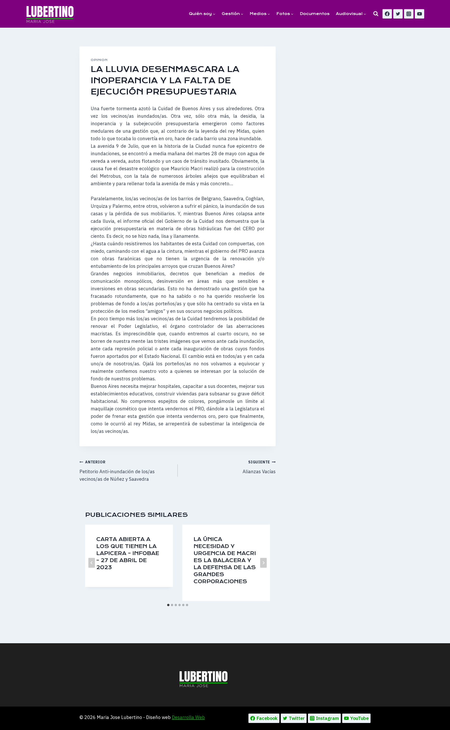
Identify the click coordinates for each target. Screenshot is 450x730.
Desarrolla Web (188, 717)
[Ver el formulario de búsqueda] (375, 13)
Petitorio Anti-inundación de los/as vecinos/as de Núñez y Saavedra (117, 471)
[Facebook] (387, 14)
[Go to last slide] (91, 563)
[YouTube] (419, 14)
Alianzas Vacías (259, 467)
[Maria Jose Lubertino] (50, 13)
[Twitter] (398, 14)
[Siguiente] (263, 563)
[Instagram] (408, 14)
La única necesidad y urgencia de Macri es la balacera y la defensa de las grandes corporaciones (225, 560)
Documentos (315, 13)
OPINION (99, 60)
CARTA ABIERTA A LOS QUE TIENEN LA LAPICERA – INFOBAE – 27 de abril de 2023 (127, 553)
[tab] (168, 605)
